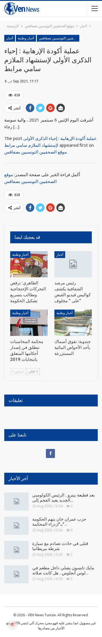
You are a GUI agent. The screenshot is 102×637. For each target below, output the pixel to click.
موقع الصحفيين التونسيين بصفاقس (59, 38)
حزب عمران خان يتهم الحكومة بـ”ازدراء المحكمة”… (59, 522)
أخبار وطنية (26, 38)
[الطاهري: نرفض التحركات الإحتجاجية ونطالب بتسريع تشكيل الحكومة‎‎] (29, 264)
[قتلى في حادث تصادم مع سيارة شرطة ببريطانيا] (16, 550)
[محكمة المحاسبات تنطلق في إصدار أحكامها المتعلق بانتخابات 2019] (29, 323)
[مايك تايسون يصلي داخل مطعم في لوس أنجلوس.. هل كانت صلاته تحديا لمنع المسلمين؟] (16, 574)
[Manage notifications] (12, 624)
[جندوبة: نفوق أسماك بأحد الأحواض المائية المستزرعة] (73, 323)
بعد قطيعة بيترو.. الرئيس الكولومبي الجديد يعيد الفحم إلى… (63, 498)
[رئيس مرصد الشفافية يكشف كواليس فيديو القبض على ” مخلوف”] (73, 264)
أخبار (9, 38)
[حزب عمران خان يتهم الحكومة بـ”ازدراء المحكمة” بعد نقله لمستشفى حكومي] (16, 526)
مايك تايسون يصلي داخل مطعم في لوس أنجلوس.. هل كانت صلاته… (63, 570)
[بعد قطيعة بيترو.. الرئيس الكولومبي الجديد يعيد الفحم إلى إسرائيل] (16, 502)
